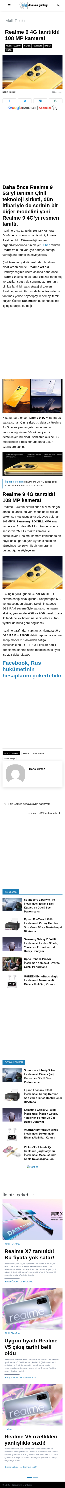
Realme (26, 753)
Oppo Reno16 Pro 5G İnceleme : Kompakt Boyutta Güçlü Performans (42, 963)
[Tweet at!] (25, 101)
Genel (27, 46)
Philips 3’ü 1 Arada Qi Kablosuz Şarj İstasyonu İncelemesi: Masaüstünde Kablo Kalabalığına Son (40, 1153)
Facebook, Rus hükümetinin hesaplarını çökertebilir (32, 669)
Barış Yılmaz (9, 92)
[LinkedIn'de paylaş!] (40, 101)
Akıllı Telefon (16, 21)
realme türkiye (9, 758)
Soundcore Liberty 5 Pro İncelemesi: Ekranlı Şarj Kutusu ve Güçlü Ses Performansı (39, 905)
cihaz (46, 245)
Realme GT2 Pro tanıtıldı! (42, 813)
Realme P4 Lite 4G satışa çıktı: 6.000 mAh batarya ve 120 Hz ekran (31, 483)
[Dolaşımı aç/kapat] (9, 5)
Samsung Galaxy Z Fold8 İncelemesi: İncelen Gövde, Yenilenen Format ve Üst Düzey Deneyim (41, 945)
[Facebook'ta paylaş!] (9, 101)
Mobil (9, 50)
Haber (47, 46)
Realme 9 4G (38, 753)
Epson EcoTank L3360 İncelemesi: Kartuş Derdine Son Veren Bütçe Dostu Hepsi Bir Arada (43, 925)
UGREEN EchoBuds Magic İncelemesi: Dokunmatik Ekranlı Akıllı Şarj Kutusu (41, 980)
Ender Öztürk (11, 1281)
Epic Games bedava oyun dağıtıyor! (29, 804)
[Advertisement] (32, 151)
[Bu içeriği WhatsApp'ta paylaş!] (55, 101)
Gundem (38, 46)
